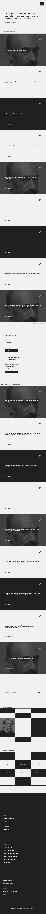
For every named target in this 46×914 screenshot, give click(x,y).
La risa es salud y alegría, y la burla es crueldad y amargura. (23, 242)
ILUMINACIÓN (10, 455)
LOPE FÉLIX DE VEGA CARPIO (11, 364)
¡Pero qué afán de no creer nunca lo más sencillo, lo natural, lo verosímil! (23, 210)
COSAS (6, 423)
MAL (5, 519)
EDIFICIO (6, 551)
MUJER (9, 71)
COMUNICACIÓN (8, 103)
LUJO (6, 39)
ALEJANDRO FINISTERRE (10, 359)
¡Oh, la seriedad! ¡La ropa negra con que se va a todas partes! (23, 145)
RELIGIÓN (9, 391)
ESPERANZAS (11, 551)
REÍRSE (8, 263)
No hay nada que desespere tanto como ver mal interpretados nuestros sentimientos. (22, 178)
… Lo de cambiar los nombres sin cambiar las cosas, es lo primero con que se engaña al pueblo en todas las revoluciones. (22, 434)
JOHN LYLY (7, 340)
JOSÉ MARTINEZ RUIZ (9, 366)
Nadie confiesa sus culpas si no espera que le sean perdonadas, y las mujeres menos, (21, 82)
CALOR (6, 455)
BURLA (11, 231)
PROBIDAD (9, 648)
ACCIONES (7, 487)
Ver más (7, 350)
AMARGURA (7, 231)
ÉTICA (6, 648)
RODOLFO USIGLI (8, 337)
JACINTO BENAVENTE (11, 22)
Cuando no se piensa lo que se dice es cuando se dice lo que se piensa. (23, 113)
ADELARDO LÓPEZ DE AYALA (11, 361)
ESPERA (6, 71)
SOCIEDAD (9, 39)
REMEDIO (8, 519)
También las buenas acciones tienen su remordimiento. (23, 498)
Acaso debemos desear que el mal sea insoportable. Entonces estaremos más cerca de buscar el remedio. (22, 530)
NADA (12, 167)
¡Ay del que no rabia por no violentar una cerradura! (23, 658)
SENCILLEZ (11, 199)
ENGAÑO (9, 423)
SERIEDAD (7, 135)
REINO (6, 391)
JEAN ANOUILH (8, 344)
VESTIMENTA (11, 135)
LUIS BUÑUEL (8, 368)
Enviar (38, 692)
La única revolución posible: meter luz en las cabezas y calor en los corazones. (21, 466)
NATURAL (6, 199)
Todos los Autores (39, 323)
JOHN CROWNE (8, 342)
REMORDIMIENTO (12, 487)
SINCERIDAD (13, 103)
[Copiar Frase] (40, 39)
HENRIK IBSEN (8, 347)
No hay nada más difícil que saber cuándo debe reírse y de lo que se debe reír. (22, 274)
